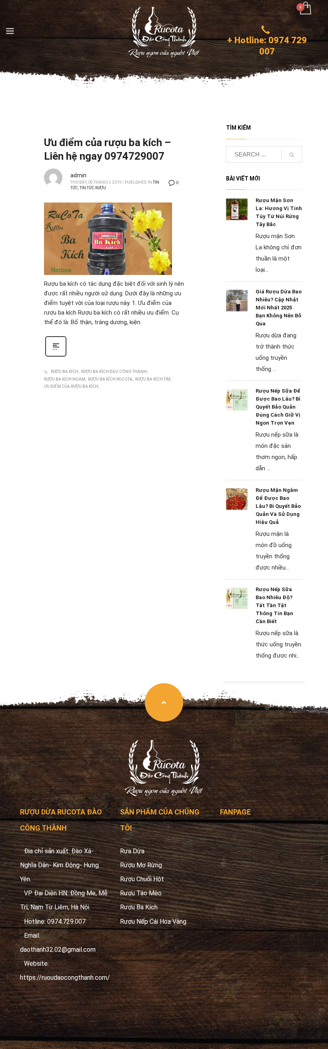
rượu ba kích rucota (110, 379)
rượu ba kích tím (152, 379)
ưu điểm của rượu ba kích (71, 386)
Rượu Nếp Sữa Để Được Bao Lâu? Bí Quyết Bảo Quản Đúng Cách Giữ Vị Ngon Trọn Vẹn (278, 407)
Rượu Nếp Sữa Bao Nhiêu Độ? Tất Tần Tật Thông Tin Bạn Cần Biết (274, 605)
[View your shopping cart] (305, 9)
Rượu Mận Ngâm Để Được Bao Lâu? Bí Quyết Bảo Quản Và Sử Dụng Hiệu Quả (278, 506)
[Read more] (56, 356)
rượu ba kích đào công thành (114, 371)
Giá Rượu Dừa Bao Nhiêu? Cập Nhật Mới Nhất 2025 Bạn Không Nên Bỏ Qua (279, 308)
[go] (291, 154)
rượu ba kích (64, 371)
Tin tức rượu (93, 188)
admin (78, 175)
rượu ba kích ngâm (64, 379)
